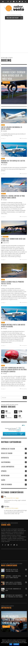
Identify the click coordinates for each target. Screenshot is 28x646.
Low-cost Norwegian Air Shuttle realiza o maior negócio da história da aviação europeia (14, 369)
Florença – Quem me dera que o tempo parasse (13, 576)
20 (26, 569)
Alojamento (5, 236)
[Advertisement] (14, 36)
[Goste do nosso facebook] (15, 412)
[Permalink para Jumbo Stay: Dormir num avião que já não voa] (14, 227)
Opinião (3, 471)
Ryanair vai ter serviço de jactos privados (13, 162)
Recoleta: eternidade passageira (11, 508)
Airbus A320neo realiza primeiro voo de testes (12, 283)
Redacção (5, 131)
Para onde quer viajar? (14, 18)
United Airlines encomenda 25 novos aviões (11, 128)
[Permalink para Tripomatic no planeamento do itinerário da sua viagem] (2, 596)
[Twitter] (19, 1)
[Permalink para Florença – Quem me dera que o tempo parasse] (2, 576)
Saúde (3, 480)
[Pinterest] (16, 1)
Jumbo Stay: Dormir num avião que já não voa (13, 240)
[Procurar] (3, 1)
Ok (10, 644)
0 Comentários (24, 138)
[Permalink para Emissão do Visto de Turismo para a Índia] (2, 570)
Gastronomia (5, 462)
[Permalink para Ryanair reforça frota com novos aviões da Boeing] (14, 313)
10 (26, 582)
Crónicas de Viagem (8, 449)
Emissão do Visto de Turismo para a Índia (12, 570)
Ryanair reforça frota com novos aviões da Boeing (13, 326)
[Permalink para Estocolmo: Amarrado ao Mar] (2, 589)
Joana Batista (6, 242)
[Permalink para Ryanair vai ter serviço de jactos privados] (14, 149)
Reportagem (5, 475)
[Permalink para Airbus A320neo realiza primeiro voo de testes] (14, 270)
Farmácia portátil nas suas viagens (12, 498)
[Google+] (10, 1)
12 (26, 576)
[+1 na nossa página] (15, 416)
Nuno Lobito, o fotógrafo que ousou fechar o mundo (14, 583)
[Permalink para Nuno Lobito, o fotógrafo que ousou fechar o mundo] (2, 583)
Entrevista (5, 457)
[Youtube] (22, 1)
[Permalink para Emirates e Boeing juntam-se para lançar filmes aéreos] (14, 184)
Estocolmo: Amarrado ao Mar (13, 589)
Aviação (2, 125)
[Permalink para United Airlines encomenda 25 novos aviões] (14, 116)
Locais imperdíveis (7, 466)
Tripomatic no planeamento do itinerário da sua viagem (14, 596)
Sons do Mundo (6, 484)
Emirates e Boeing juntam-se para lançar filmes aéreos (13, 197)
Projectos (3, 193)
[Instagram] (13, 1)
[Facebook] (8, 1)
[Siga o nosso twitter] (2, 412)
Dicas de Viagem (6, 453)
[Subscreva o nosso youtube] (2, 416)
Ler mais (3, 138)
